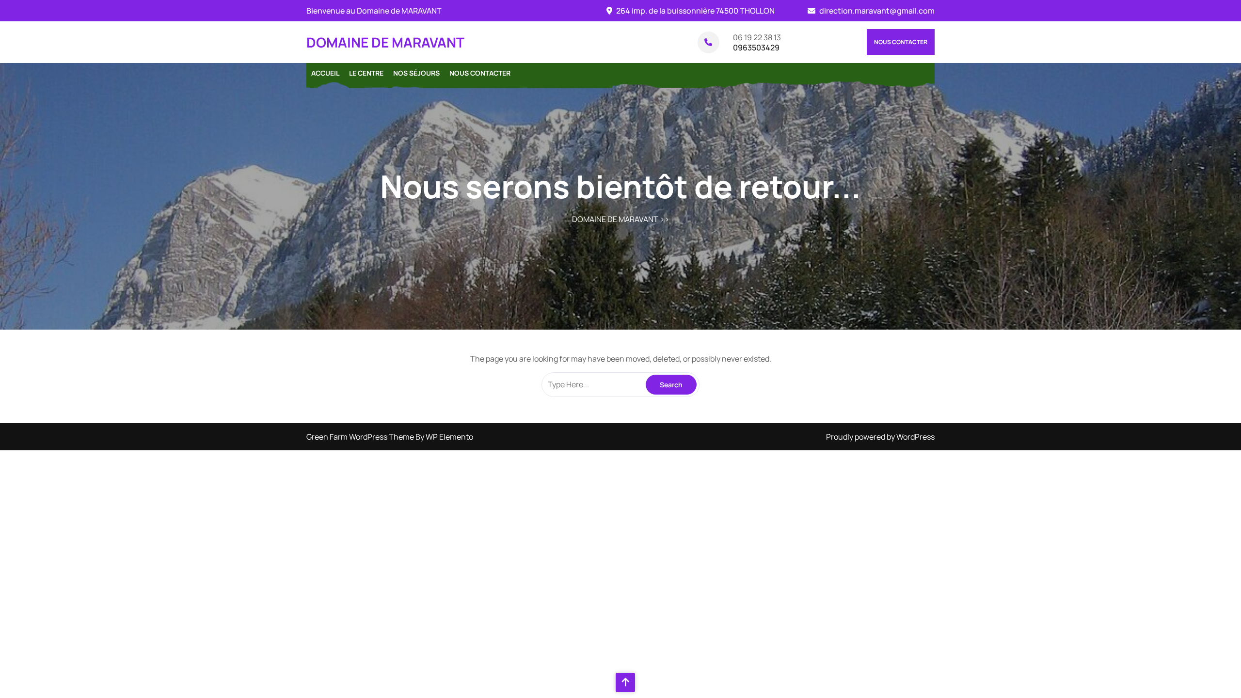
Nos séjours (416, 73)
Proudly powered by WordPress (880, 436)
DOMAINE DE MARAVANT (385, 42)
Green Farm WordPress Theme (360, 436)
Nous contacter (900, 42)
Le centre (366, 73)
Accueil (325, 73)
